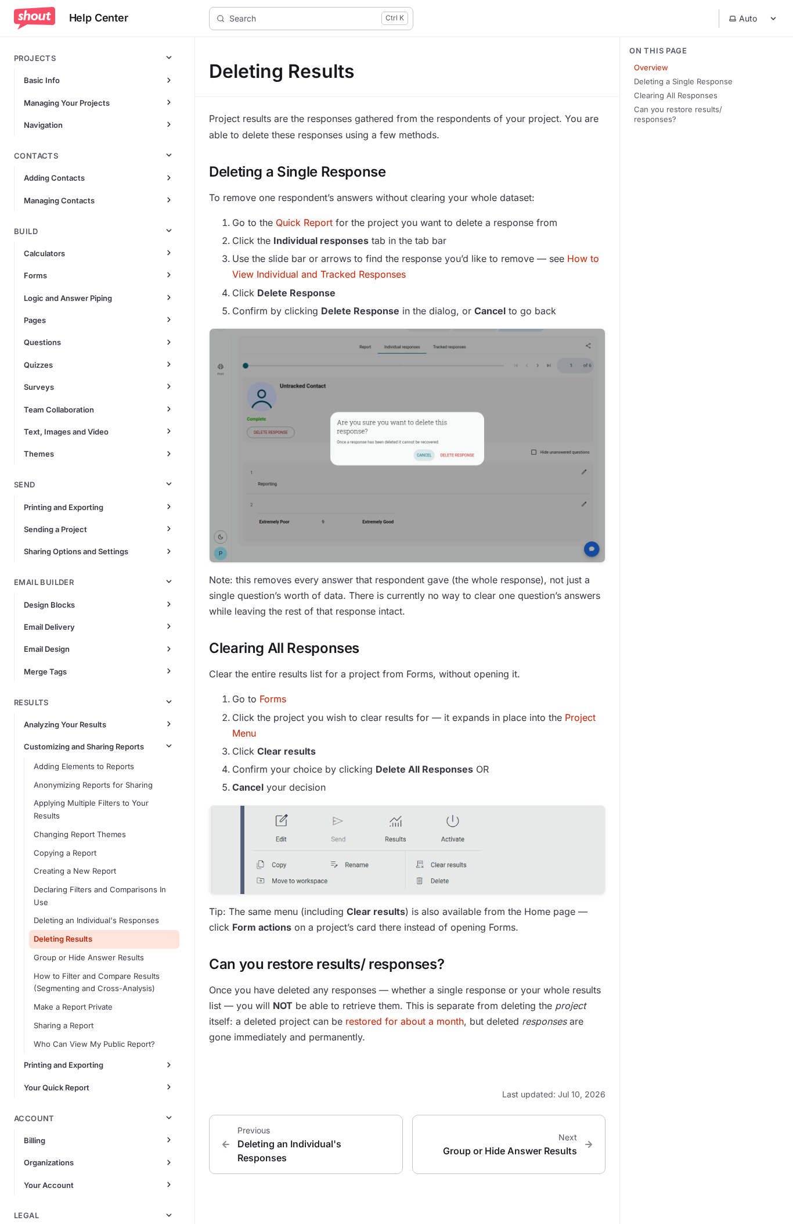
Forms (272, 699)
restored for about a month (404, 1021)
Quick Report (304, 222)
